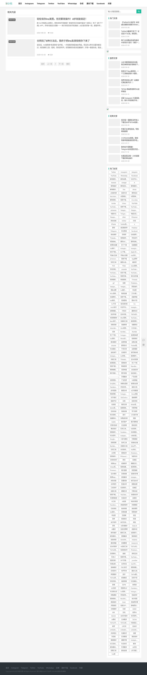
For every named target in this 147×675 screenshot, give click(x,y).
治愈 (124, 401)
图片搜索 (124, 470)
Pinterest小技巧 (124, 456)
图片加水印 (134, 481)
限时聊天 (134, 536)
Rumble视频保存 (114, 446)
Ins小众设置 (134, 564)
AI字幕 (114, 453)
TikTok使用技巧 (114, 578)
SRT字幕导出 (124, 560)
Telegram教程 (114, 217)
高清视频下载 (114, 363)
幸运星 (134, 290)
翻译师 (134, 262)
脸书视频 (113, 390)
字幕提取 (134, 439)
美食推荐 (134, 508)
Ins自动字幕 (134, 449)
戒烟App (113, 463)
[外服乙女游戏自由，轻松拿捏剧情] (114, 129)
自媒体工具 (124, 321)
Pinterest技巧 (114, 470)
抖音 (134, 221)
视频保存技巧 (124, 238)
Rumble (134, 332)
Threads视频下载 (124, 359)
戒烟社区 (134, 529)
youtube (124, 269)
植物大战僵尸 (124, 262)
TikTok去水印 (135, 314)
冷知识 (124, 311)
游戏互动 (134, 553)
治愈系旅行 (113, 460)
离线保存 (134, 637)
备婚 (124, 553)
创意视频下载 (114, 380)
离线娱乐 (113, 602)
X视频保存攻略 (124, 196)
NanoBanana (135, 366)
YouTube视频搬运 (135, 207)
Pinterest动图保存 (135, 283)
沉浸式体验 (113, 425)
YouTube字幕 (124, 494)
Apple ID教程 (135, 252)
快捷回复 (124, 481)
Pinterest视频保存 (135, 550)
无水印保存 (124, 616)
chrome (113, 345)
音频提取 (124, 300)
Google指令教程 (114, 439)
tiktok (134, 189)
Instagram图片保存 (124, 248)
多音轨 (114, 637)
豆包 (124, 612)
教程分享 (124, 390)
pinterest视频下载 (114, 259)
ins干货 (113, 304)
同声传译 (124, 571)
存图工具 (113, 359)
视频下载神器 (124, 200)
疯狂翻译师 (124, 228)
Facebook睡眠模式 (124, 432)
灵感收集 (124, 474)
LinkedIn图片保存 (124, 630)
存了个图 (124, 245)
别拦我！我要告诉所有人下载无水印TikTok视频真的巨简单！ (130, 122)
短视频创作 (124, 550)
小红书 (124, 626)
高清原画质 (134, 335)
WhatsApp (72, 3)
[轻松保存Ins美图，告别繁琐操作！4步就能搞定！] (21, 25)
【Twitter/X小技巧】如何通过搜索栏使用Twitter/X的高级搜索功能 (130, 24)
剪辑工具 (113, 650)
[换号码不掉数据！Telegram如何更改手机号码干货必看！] (114, 147)
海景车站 (134, 456)
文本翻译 (124, 619)
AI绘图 (124, 501)
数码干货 (134, 300)
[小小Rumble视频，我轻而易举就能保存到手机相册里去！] (114, 138)
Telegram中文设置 (135, 210)
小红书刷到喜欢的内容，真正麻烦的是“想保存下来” (130, 64)
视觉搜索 (134, 470)
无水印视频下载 (124, 314)
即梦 (113, 626)
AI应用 (135, 647)
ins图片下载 (113, 248)
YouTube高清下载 (135, 318)
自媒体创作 (134, 494)
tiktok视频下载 (135, 404)
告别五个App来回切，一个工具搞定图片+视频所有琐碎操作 (130, 73)
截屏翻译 (113, 640)
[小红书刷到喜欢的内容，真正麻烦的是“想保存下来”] (114, 62)
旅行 (124, 415)
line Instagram (114, 196)
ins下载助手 (124, 252)
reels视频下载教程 (135, 266)
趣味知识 (134, 311)
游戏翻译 (124, 477)
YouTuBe (134, 203)
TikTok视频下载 (114, 550)
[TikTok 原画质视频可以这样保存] (114, 89)
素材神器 (113, 543)
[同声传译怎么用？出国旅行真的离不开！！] (114, 80)
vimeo (124, 203)
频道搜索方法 (124, 279)
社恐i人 (113, 557)
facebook (101, 3)
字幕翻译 (124, 377)
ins (134, 304)
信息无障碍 (124, 529)
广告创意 (134, 377)
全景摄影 (134, 349)
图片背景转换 (114, 373)
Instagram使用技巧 (124, 394)
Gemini (113, 616)
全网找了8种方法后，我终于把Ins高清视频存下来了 (63, 40)
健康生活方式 (135, 463)
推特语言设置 (124, 186)
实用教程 (124, 637)
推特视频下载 (114, 200)
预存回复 (113, 481)
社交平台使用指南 (135, 179)
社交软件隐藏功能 (114, 435)
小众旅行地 (134, 415)
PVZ (113, 266)
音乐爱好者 (124, 304)
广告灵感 (124, 380)
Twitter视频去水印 (124, 224)
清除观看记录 (135, 567)
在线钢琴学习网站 (135, 234)
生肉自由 (113, 411)
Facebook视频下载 (114, 505)
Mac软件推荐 (114, 321)
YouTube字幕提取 (135, 557)
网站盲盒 (113, 221)
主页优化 (124, 564)
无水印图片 (113, 546)
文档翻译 (113, 609)
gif (113, 283)
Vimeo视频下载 (114, 467)
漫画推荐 (134, 397)
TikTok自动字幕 (124, 623)
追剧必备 (124, 411)
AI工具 (114, 501)
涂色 (113, 526)
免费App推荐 (114, 477)
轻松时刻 (134, 401)
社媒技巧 (124, 633)
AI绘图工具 (124, 546)
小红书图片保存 (135, 650)
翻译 (134, 644)
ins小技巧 (114, 307)
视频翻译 (124, 536)
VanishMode (124, 540)
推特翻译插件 (114, 189)
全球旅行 (124, 352)
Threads (134, 279)
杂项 (81, 3)
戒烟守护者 (134, 474)
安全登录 (124, 231)
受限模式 (124, 578)
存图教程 (134, 505)
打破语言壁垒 (135, 623)
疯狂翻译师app (114, 647)
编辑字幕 (124, 640)
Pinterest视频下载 (135, 453)
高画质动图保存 (135, 605)
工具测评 (113, 488)
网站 (124, 460)
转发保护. (134, 286)
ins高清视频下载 (114, 300)
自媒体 (134, 498)
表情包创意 (134, 384)
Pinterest (134, 217)
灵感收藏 (124, 512)
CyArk (114, 422)
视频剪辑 (113, 442)
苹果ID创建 (124, 255)
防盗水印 (124, 484)
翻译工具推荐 (124, 533)
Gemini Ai (134, 543)
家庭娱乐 (124, 519)
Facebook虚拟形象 (135, 588)
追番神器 (134, 297)
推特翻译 (113, 186)
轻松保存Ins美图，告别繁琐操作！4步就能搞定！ (62, 19)
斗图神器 (134, 380)
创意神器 (124, 370)
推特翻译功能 (135, 186)
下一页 (61, 64)
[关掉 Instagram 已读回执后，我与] (114, 98)
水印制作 (113, 484)
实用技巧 (113, 571)
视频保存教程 (114, 456)
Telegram (41, 3)
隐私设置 (113, 290)
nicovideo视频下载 (114, 328)
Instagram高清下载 (114, 356)
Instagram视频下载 (124, 335)
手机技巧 (134, 238)
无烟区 (134, 460)
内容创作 (124, 498)
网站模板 (63, 671)
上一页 (49, 64)
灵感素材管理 (114, 553)
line (124, 189)
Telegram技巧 (124, 286)
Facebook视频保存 (114, 387)
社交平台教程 (124, 307)
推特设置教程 (124, 179)
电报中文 (113, 214)
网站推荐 (113, 234)
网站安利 (134, 425)
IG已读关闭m (114, 644)
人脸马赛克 (124, 439)
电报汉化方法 (135, 214)
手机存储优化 (114, 581)
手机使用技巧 (124, 595)
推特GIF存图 (124, 241)
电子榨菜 (134, 598)
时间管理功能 (135, 432)
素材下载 (90, 3)
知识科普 (113, 314)
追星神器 (124, 342)
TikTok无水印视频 (135, 546)
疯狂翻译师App (114, 536)
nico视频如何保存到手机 (124, 328)
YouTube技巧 (114, 276)
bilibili (134, 609)
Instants (134, 540)
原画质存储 (134, 602)
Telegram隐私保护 (114, 286)
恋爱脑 (124, 515)
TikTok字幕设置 (114, 623)
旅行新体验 (134, 352)
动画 (113, 332)
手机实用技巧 (124, 387)
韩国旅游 (124, 366)
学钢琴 (124, 234)
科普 (109, 3)
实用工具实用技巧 (124, 429)
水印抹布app (135, 616)
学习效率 (134, 411)
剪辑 (113, 585)
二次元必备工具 (135, 328)
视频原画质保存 (114, 598)
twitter (124, 221)
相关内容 (12, 20)
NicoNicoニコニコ (124, 598)
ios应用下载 (134, 255)
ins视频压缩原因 (114, 338)
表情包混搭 (124, 384)
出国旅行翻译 (135, 533)
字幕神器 (134, 408)
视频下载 (124, 259)
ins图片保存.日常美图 (124, 290)
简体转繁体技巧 (114, 394)
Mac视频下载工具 (124, 318)
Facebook (134, 176)
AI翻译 (114, 529)
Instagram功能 (135, 640)
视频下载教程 (124, 207)
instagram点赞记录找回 (135, 307)
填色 (134, 522)
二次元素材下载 (135, 293)
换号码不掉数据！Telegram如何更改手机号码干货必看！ (130, 149)
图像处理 (134, 484)
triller (124, 217)
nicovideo (134, 200)
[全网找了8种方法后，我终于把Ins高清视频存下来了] (21, 47)
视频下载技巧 (114, 494)
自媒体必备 (134, 442)
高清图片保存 (135, 356)
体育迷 (134, 585)
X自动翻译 (124, 526)
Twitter (51, 3)
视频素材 (134, 338)
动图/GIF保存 (124, 605)
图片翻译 (113, 533)
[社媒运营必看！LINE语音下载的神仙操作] (114, 156)
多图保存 (113, 605)
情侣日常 (124, 404)
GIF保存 (113, 588)
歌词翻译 (113, 342)
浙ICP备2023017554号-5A (45, 671)
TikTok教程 (134, 574)
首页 (20, 3)
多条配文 (113, 633)
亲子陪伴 (113, 522)
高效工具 (134, 387)
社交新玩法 (113, 591)
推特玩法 (134, 193)
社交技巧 (124, 644)
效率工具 (124, 442)
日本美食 (113, 508)
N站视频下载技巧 (135, 429)
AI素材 (114, 619)
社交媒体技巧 (135, 581)
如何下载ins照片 (114, 252)
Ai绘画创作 (134, 370)
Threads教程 (114, 238)
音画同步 (134, 595)
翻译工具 (134, 571)
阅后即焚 (113, 540)
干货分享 (124, 349)
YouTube (61, 3)
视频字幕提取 (124, 557)
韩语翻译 (113, 574)
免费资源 (113, 325)
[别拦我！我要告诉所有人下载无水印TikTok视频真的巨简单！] (114, 120)
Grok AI (134, 526)
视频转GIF (124, 588)
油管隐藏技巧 (114, 311)
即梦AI (135, 612)
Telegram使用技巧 (124, 214)
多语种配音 (113, 498)
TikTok (134, 619)
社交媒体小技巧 (114, 349)
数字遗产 (124, 422)
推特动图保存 (135, 241)
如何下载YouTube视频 (124, 273)
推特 (113, 228)
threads (113, 182)
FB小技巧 (124, 567)
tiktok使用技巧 (114, 408)
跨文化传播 (134, 276)
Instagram (29, 3)
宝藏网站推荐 (114, 418)
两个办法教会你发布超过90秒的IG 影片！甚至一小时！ (130, 42)
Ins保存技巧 (113, 512)
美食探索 (124, 508)
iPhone (113, 224)
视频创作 (124, 453)
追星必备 (134, 342)
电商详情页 (134, 501)
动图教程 (134, 245)
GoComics (124, 397)
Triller (124, 266)
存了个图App (114, 335)
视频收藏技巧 (124, 467)
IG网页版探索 (135, 435)
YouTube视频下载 (114, 207)
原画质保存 (124, 505)
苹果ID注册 (113, 255)
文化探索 (124, 425)
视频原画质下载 (114, 241)
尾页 (68, 64)
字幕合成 (134, 491)
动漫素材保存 (114, 297)
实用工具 (113, 262)
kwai (124, 602)
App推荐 (134, 259)
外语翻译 (124, 647)
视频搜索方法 (114, 279)
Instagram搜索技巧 (124, 435)
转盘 (134, 519)
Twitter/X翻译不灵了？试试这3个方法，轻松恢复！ (130, 33)
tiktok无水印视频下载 (124, 338)
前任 (134, 515)
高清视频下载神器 (135, 321)
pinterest (113, 210)
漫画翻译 (113, 567)
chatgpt (124, 182)
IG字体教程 (134, 390)
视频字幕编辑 (114, 560)
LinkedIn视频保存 (135, 630)
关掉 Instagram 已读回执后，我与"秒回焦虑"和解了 (130, 100)
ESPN (124, 585)
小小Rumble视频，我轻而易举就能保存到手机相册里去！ (130, 140)
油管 (134, 633)
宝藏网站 (134, 325)
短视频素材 (113, 318)
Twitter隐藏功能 (135, 345)
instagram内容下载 (135, 591)
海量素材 (124, 325)
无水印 (134, 626)
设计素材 (113, 474)
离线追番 (124, 293)
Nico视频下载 (114, 293)
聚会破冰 (113, 429)
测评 (124, 574)
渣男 (113, 519)
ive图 (113, 654)
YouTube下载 (135, 269)
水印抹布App (124, 449)
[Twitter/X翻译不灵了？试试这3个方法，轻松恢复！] (114, 32)
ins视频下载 (124, 591)
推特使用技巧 (114, 179)
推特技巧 (124, 345)
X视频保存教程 (135, 196)
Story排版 (134, 394)
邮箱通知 (113, 595)
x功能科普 (113, 193)
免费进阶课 (124, 418)
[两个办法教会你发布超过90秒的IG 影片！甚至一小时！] (114, 40)
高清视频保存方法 (135, 467)
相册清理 (124, 581)
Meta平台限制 (135, 446)
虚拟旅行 (113, 352)
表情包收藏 (113, 245)
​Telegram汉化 (124, 210)
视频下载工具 (124, 297)
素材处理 (124, 650)
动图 (124, 283)
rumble (113, 203)
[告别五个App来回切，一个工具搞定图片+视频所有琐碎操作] (114, 71)
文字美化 (113, 397)
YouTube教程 (135, 273)
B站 (113, 612)
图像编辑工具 (114, 370)
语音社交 (124, 193)
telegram (134, 172)
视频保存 (124, 363)
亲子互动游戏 (124, 522)
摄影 (134, 418)
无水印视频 (134, 359)
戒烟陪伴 (124, 463)
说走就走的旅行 (135, 373)
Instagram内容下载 (135, 248)
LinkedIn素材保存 (114, 630)
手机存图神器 (114, 269)
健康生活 (124, 491)
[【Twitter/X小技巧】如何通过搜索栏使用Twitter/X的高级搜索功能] (114, 23)
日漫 (124, 609)
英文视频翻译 (114, 415)
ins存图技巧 (124, 356)
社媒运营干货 (114, 564)
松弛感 (114, 404)
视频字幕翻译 (124, 276)
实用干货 (134, 578)
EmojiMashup (114, 384)
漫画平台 (113, 401)
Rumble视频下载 (124, 332)
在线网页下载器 (124, 488)
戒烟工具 (113, 491)
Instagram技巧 (135, 477)
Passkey (134, 228)
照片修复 (124, 373)
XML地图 (57, 671)
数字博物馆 (134, 422)
